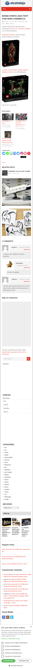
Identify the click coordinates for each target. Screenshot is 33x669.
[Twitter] (18, 153)
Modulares (7, 469)
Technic (6, 411)
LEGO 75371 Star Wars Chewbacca (21, 28)
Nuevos (6, 479)
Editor (3, 23)
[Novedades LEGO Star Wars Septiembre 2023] (21, 117)
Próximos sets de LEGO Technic (19, 171)
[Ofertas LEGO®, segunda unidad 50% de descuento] (8, 134)
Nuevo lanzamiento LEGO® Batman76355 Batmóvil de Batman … (14, 557)
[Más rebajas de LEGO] (8, 117)
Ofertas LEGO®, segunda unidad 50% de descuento (7, 140)
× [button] (31, 626)
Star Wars (6, 408)
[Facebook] (14, 153)
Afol (5, 447)
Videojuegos (7, 497)
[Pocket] (25, 153)
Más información (10, 636)
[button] (16, 639)
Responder (27, 249)
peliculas (6, 484)
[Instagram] (21, 153)
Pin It (3, 162)
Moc (5, 467)
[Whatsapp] (7, 153)
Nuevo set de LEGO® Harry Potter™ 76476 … (15, 564)
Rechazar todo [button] (24, 661)
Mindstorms (7, 465)
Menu (4, 9)
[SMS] (11, 153)
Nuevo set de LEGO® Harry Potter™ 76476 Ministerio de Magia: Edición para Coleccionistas (16, 596)
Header (6, 455)
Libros (6, 462)
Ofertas (6, 482)
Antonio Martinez (8, 574)
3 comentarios (20, 21)
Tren (5, 494)
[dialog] (16, 647)
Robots (6, 487)
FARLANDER (7, 600)
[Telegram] (3, 153)
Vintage (6, 499)
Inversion (7, 460)
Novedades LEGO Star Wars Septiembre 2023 (20, 123)
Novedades (11, 23)
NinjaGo (6, 474)
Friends (6, 404)
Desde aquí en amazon (8, 34)
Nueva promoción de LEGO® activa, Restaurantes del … (16, 550)
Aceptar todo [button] (8, 661)
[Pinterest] (28, 153)
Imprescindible (8, 457)
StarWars (6, 489)
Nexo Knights (8, 472)
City (5, 401)
